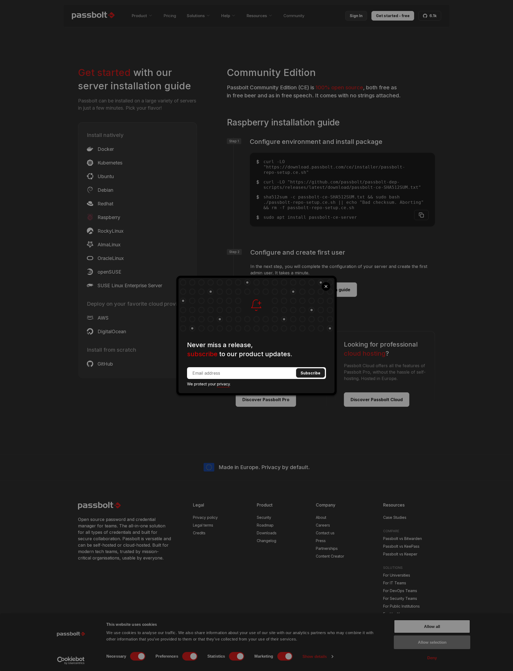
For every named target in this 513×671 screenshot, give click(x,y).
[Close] (326, 286)
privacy (223, 384)
